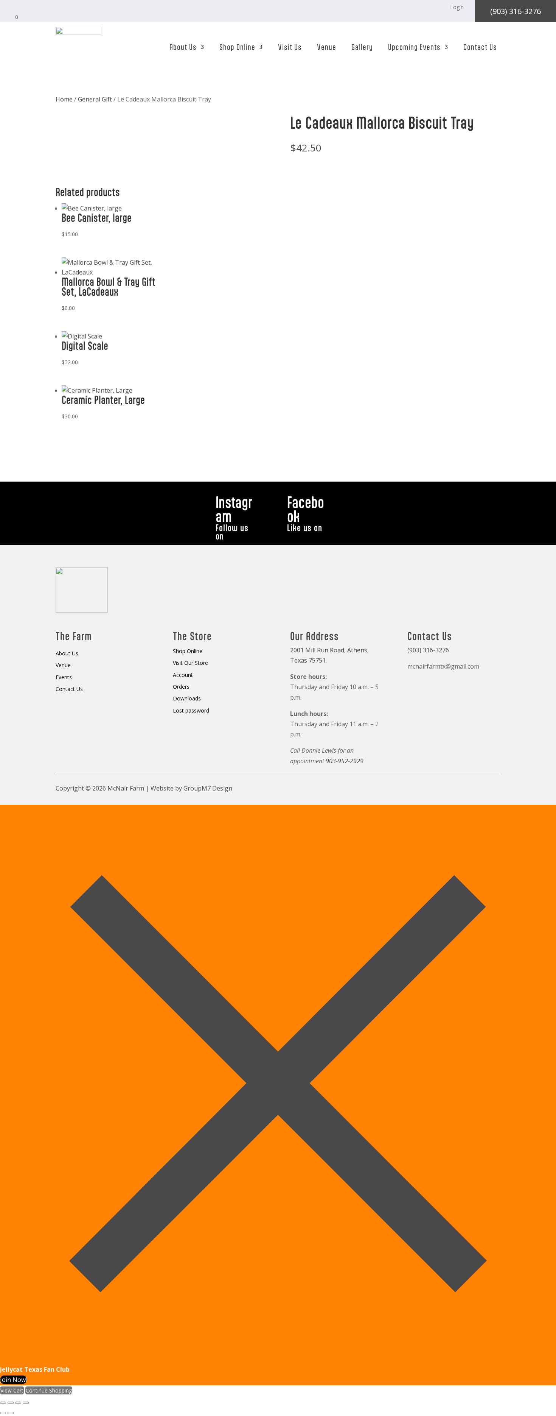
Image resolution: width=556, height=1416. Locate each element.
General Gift (95, 99)
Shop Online (237, 46)
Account (183, 675)
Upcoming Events (414, 46)
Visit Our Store (190, 663)
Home (64, 99)
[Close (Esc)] (26, 1403)
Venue (326, 46)
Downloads (187, 699)
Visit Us (290, 46)
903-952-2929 (344, 761)
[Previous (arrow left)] (3, 1413)
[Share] (18, 1403)
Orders (181, 687)
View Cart (11, 1390)
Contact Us (480, 46)
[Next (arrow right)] (11, 1413)
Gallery (362, 46)
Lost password (191, 711)
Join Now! (13, 1379)
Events (64, 677)
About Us (183, 46)
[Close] (278, 1359)
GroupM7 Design (207, 788)
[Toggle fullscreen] (11, 1403)
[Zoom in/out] (3, 1403)
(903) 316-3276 (515, 11)
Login (457, 7)
